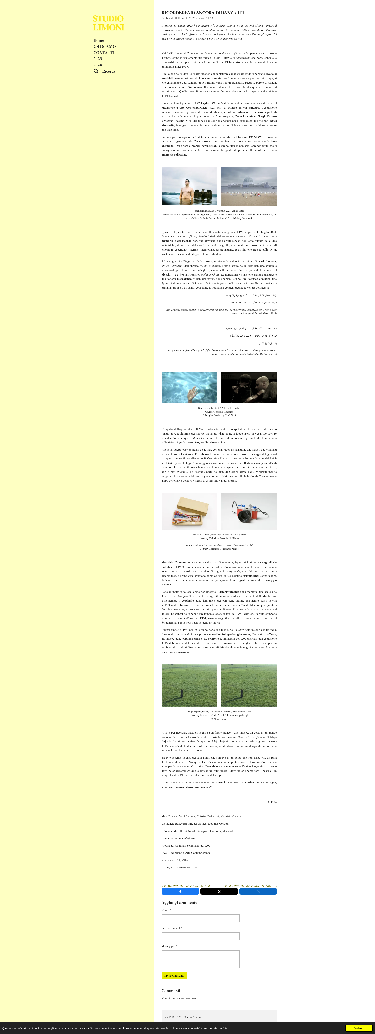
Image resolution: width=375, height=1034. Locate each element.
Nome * (166, 910)
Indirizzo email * (172, 928)
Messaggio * (169, 946)
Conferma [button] (359, 1028)
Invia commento (174, 975)
